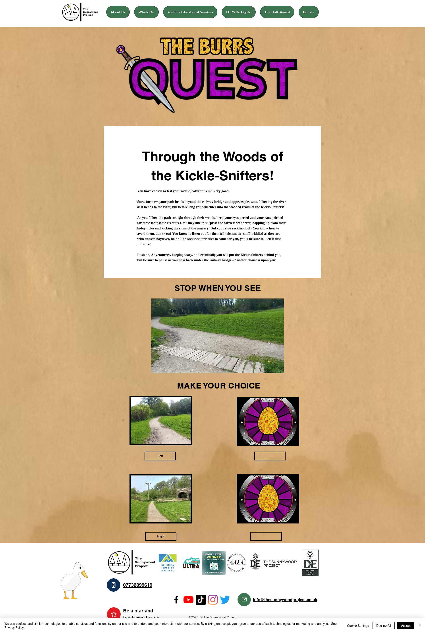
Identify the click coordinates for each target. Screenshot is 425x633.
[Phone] (113, 585)
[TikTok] (201, 600)
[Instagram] (213, 600)
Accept (406, 625)
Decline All (383, 625)
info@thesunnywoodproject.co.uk (285, 599)
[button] (270, 456)
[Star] (114, 614)
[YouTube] (188, 600)
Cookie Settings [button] (358, 625)
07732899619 (137, 585)
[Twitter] (225, 600)
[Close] (419, 625)
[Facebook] (176, 600)
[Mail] (244, 599)
